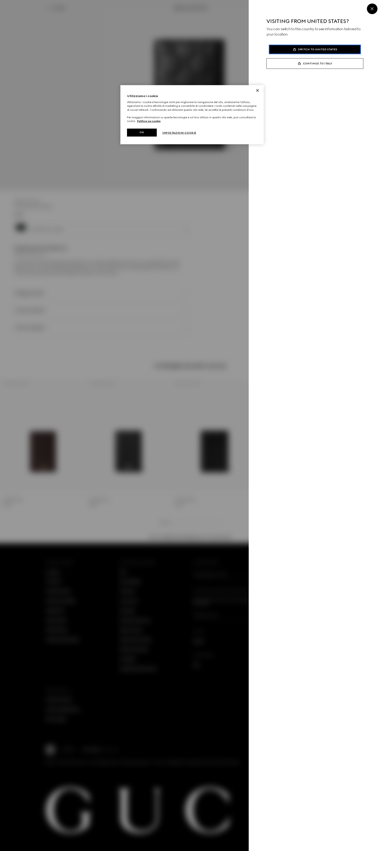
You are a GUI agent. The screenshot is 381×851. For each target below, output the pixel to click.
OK (142, 132)
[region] (192, 114)
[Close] (372, 9)
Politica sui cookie (149, 121)
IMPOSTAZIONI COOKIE (179, 132)
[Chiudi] (257, 90)
